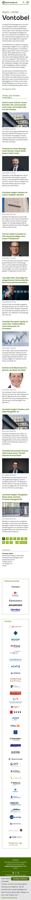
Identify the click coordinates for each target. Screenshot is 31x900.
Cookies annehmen (20, 879)
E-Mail (4, 566)
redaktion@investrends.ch (14, 866)
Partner (7, 621)
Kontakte (6, 550)
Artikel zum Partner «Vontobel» (11, 97)
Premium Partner (11, 581)
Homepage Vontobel (9, 89)
